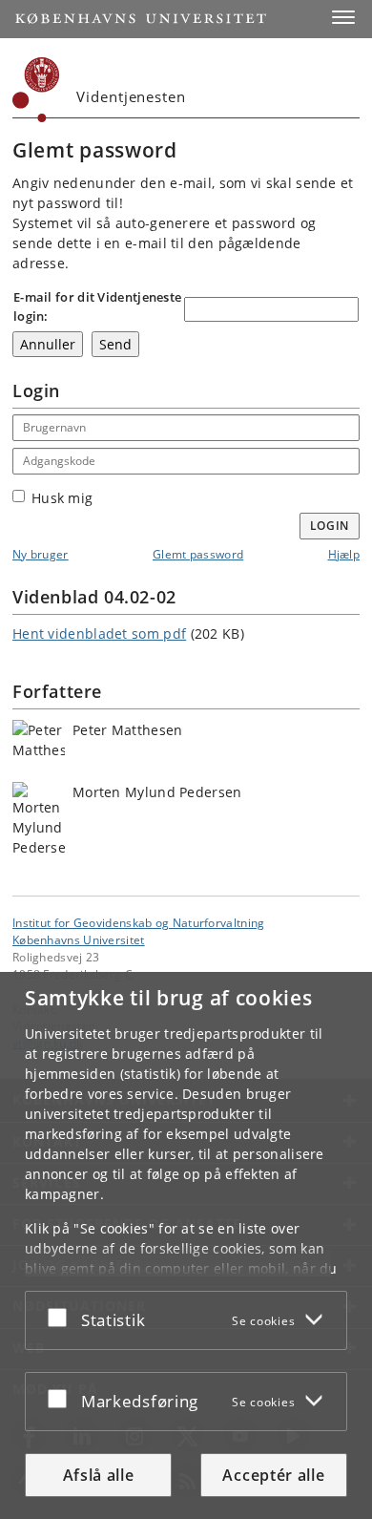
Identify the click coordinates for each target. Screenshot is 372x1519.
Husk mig (62, 498)
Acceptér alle (273, 1475)
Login (330, 525)
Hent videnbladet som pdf (99, 633)
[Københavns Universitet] (36, 89)
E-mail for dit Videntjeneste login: (97, 306)
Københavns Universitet (78, 939)
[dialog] (186, 1245)
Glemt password (198, 554)
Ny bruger (40, 554)
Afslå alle (98, 1475)
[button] (343, 17)
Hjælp (344, 554)
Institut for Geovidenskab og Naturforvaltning (138, 922)
